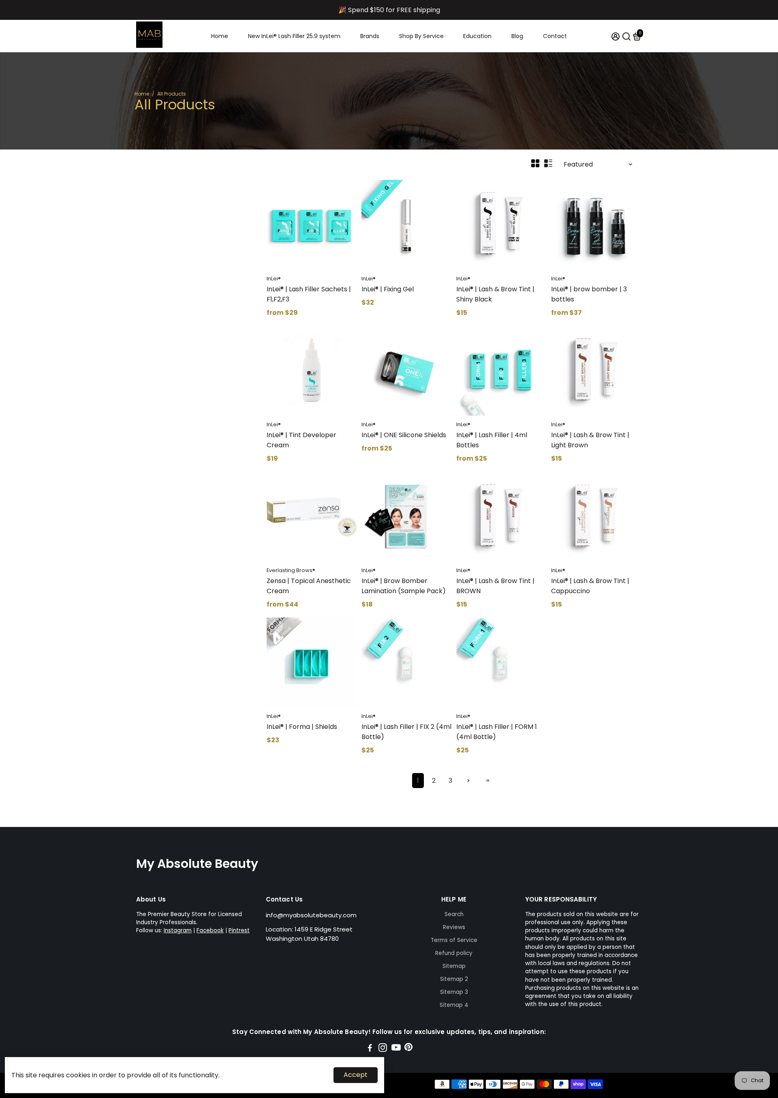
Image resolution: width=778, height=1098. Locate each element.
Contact (555, 36)
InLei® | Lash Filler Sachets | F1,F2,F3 (309, 294)
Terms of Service (454, 940)
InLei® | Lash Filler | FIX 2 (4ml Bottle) (406, 731)
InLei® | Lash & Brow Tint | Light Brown (590, 440)
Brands (369, 36)
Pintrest (239, 930)
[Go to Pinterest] (408, 1049)
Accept (356, 1074)
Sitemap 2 (454, 979)
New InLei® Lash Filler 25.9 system (294, 36)
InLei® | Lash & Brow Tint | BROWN (495, 586)
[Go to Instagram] (383, 1049)
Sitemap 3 (454, 992)
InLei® (274, 278)
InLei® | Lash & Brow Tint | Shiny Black (495, 294)
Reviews (454, 927)
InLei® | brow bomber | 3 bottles (589, 294)
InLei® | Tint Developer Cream (301, 440)
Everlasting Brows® (291, 570)
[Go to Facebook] (369, 1049)
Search (454, 914)
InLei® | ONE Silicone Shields (403, 435)
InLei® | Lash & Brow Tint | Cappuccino (590, 586)
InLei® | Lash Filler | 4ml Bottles (491, 440)
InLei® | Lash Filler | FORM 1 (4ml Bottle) (496, 731)
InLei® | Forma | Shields (302, 726)
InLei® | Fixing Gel (387, 289)
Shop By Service (421, 36)
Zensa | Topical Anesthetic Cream (309, 586)
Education (477, 36)
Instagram (178, 930)
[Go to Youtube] (396, 1049)
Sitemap (454, 966)
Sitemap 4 (454, 1005)
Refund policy (453, 953)
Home (219, 36)
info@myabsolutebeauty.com (311, 915)
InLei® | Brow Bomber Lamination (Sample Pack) (403, 586)
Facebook (210, 930)
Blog (517, 36)
